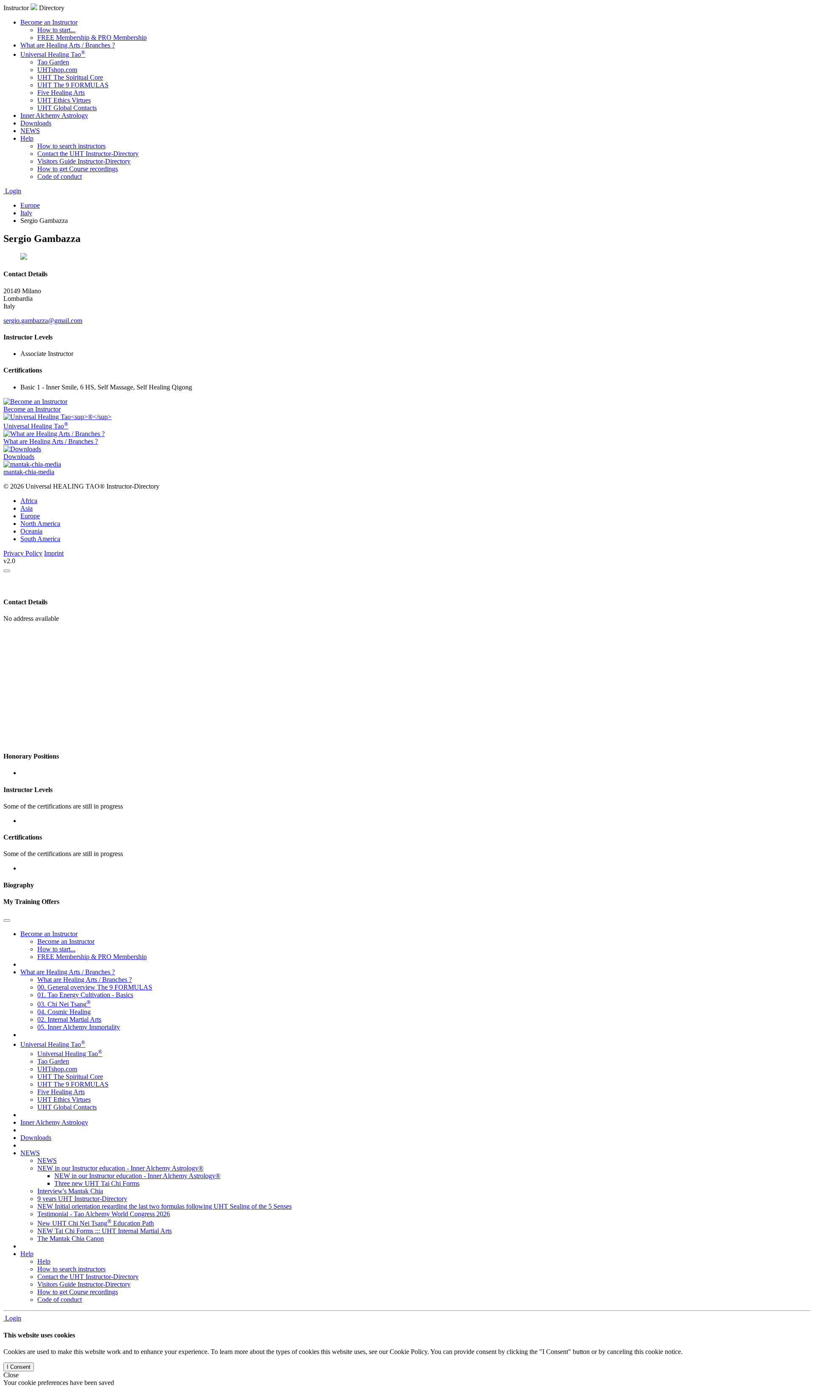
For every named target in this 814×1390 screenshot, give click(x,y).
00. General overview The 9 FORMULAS (94, 987)
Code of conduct (59, 176)
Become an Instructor (49, 22)
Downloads (35, 123)
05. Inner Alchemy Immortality (78, 1027)
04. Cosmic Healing (64, 1011)
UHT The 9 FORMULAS (73, 85)
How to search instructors (71, 146)
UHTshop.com (57, 69)
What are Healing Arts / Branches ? (67, 45)
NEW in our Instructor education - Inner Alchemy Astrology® (120, 1168)
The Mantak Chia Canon (70, 1238)
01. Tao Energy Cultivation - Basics (85, 994)
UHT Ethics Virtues (64, 100)
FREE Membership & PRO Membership (92, 37)
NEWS (30, 130)
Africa (28, 500)
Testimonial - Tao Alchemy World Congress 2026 (103, 1214)
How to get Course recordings (77, 168)
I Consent (19, 1367)
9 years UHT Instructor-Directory (82, 1198)
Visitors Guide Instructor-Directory (84, 161)
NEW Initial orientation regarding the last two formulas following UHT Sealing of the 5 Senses (164, 1206)
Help (26, 138)
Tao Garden (53, 62)
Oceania (31, 531)
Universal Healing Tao (52, 54)
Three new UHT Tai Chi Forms (96, 1183)
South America (40, 538)
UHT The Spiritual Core (70, 77)
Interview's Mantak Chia (70, 1191)
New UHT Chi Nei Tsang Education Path (95, 1223)
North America (40, 523)
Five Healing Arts (61, 92)
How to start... (56, 29)
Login (12, 191)
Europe (30, 516)
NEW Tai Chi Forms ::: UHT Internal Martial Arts (104, 1230)
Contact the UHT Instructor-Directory (88, 153)
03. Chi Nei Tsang (64, 1004)
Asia (26, 508)
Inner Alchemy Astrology (54, 115)
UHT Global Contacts (67, 107)
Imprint (54, 553)
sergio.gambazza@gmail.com (42, 320)
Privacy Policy (22, 553)
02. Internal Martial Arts (69, 1019)
